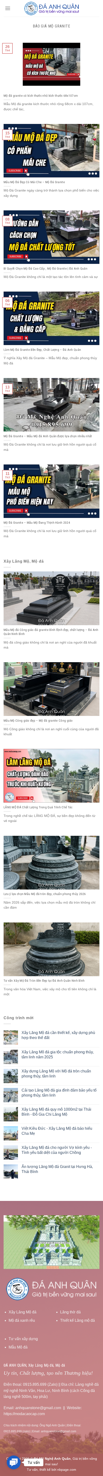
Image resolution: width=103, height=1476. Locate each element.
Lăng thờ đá (70, 1312)
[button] (14, 1462)
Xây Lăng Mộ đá (22, 1312)
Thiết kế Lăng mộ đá (77, 1320)
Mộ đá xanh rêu (22, 1320)
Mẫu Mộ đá (18, 1347)
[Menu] (8, 8)
